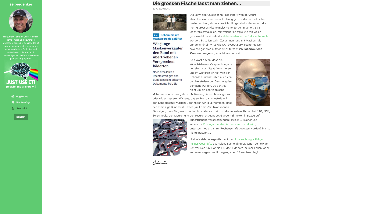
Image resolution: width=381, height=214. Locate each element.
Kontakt (20, 116)
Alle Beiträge (23, 102)
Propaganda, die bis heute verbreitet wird (229, 124)
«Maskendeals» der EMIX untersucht (246, 36)
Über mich (21, 108)
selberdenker (21, 4)
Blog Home (23, 96)
